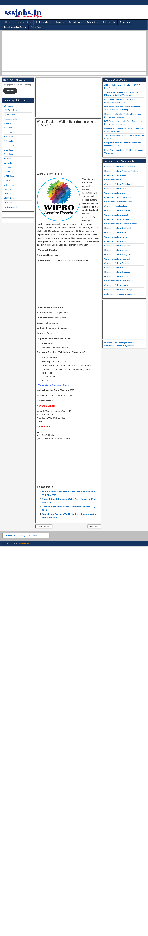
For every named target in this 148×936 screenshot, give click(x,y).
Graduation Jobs (10, 119)
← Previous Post (44, 526)
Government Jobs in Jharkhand (117, 228)
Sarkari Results (75, 22)
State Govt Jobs (23, 22)
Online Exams (36, 27)
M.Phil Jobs (9, 176)
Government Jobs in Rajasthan (117, 263)
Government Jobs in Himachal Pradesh (120, 224)
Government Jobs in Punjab (116, 237)
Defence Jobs (108, 22)
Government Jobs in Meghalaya (117, 246)
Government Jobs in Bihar (115, 180)
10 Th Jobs (8, 106)
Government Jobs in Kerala (115, 232)
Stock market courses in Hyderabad (119, 346)
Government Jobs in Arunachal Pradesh (121, 171)
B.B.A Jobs (8, 141)
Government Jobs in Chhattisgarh (118, 184)
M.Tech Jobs (9, 185)
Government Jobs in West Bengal (118, 290)
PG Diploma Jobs (11, 207)
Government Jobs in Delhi (115, 189)
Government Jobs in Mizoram (116, 250)
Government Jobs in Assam (116, 175)
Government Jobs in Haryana (116, 219)
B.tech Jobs (9, 123)
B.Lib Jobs (8, 154)
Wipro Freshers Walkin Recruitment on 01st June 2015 (67, 123)
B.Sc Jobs (8, 132)
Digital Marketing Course (15, 27)
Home (8, 22)
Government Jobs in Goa (114, 193)
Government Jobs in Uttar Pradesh (118, 281)
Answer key (125, 22)
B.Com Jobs (9, 145)
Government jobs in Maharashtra (118, 202)
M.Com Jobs (9, 172)
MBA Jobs (8, 194)
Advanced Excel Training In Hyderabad (120, 343)
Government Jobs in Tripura (116, 276)
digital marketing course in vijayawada (120, 294)
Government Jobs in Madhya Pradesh (120, 254)
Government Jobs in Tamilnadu (117, 210)
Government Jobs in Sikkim (116, 268)
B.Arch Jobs (9, 137)
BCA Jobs (8, 128)
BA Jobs (7, 159)
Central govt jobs (43, 22)
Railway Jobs (92, 22)
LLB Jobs (8, 167)
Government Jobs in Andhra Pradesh (119, 167)
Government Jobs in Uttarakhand (118, 285)
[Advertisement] (73, 51)
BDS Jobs (8, 163)
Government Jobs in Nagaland (117, 259)
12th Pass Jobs (10, 110)
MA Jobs (7, 189)
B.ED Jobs (8, 150)
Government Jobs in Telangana (117, 272)
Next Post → (94, 526)
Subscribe (10, 91)
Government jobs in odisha (115, 206)
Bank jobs (60, 22)
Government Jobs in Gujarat (116, 215)
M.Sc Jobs (8, 180)
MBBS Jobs (9, 198)
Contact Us (24, 543)
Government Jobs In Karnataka (117, 197)
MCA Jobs (8, 203)
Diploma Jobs (9, 115)
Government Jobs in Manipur (116, 241)
